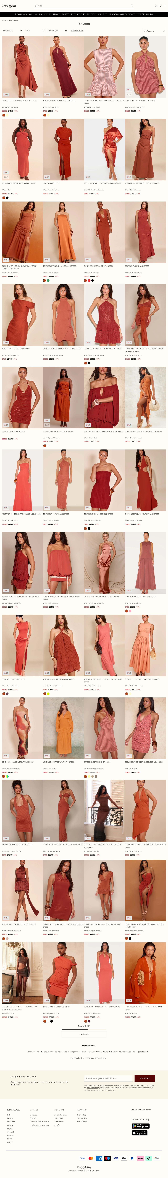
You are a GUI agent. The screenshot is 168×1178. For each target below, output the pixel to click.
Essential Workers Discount (39, 1122)
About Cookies (59, 1122)
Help (9, 1115)
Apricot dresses (33, 1052)
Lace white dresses (94, 1052)
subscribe (144, 1078)
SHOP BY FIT (102, 14)
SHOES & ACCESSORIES (118, 14)
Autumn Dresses (47, 1052)
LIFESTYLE (140, 14)
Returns (10, 1118)
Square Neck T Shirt (110, 1052)
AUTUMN (47, 14)
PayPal (9, 1142)
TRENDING (81, 14)
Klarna (9, 1139)
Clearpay (10, 1135)
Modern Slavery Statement (39, 1125)
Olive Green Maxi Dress (127, 1052)
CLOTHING (38, 14)
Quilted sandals (143, 1052)
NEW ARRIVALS (21, 14)
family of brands (92, 1088)
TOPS (73, 14)
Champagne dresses (62, 1052)
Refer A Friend (82, 1122)
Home (4, 20)
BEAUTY (132, 14)
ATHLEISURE (91, 14)
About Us (33, 1115)
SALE (30, 14)
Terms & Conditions (60, 1115)
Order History (81, 1115)
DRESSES (56, 14)
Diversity (33, 1118)
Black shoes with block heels (96, 1058)
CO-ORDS (65, 14)
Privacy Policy (58, 1118)
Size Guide (11, 1122)
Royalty (9, 1129)
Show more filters (77, 31)
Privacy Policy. (110, 1090)
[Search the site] (132, 6)
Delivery (10, 1125)
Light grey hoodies (77, 1058)
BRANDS (149, 14)
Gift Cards (10, 1132)
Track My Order (82, 1118)
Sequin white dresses (78, 1052)
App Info (56, 1125)
